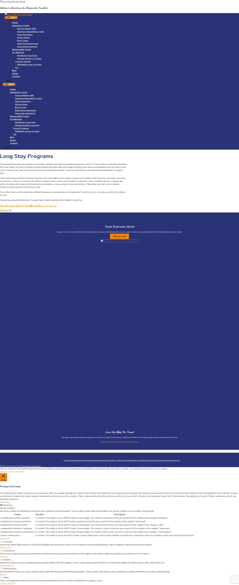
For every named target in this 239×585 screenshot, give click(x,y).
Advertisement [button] (6, 565)
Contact (16, 76)
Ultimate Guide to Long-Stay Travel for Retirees (28, 60)
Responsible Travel (21, 49)
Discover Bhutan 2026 (26, 29)
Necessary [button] (5, 502)
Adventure (77, 460)
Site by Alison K (36, 466)
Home (15, 22)
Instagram (125, 442)
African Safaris (23, 38)
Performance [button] (6, 547)
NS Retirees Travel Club (27, 55)
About (15, 73)
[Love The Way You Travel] (18, 14)
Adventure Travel (20, 25)
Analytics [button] (4, 556)
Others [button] (3, 574)
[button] (119, 236)
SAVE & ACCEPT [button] (8, 583)
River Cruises (22, 40)
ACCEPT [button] (20, 471)
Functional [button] (4, 538)
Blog (14, 70)
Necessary (8, 505)
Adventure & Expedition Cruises (30, 32)
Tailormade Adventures (27, 46)
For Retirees (18, 52)
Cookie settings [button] (7, 471)
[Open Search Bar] (9, 81)
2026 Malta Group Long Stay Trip (28, 66)
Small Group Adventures (27, 43)
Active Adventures (25, 35)
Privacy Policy (25, 466)
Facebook (135, 442)
